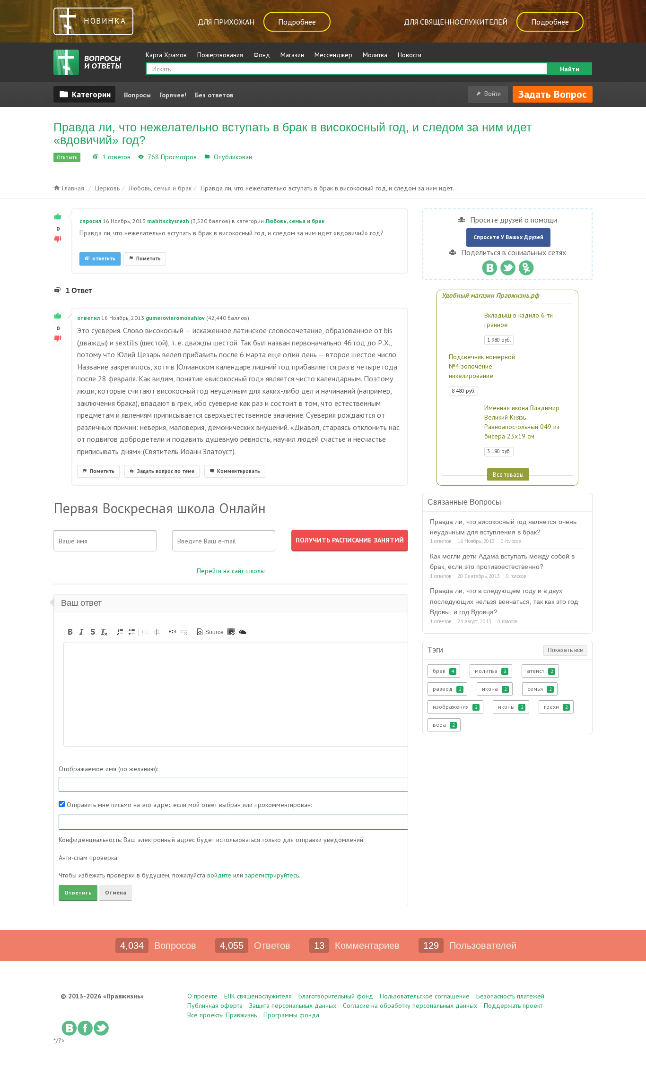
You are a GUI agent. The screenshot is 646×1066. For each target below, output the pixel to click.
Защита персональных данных (292, 1005)
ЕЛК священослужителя (258, 996)
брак (443, 670)
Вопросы (137, 95)
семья (539, 688)
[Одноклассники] (526, 265)
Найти (569, 69)
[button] (70, 632)
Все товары (508, 474)
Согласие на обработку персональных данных (410, 1005)
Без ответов (214, 95)
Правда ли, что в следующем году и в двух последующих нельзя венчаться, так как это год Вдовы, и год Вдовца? (504, 601)
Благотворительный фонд (335, 996)
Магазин (292, 55)
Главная (72, 188)
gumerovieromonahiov (175, 317)
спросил (90, 220)
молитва (490, 670)
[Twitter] (507, 265)
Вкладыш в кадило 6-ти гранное (518, 320)
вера (443, 724)
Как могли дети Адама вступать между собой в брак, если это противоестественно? (502, 561)
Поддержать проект (513, 1005)
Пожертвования (220, 55)
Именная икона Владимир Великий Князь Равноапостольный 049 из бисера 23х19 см (521, 422)
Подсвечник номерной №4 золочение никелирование (482, 366)
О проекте (202, 996)
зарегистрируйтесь (272, 875)
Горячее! (172, 95)
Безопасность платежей (510, 996)
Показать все (565, 650)
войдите (219, 875)
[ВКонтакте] (489, 265)
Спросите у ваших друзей (508, 237)
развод (447, 688)
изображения (455, 706)
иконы (510, 706)
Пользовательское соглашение (425, 996)
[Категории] (84, 94)
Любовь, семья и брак (288, 157)
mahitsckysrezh (168, 220)
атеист (540, 670)
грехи (555, 706)
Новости (409, 55)
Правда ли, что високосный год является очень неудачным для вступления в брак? (503, 527)
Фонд (261, 55)
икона (494, 688)
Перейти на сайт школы (231, 571)
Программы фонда (291, 1015)
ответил (88, 317)
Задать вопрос (552, 94)
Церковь (107, 188)
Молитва (375, 55)
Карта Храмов (166, 55)
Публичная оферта (215, 1005)
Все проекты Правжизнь (222, 1015)
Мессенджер (333, 55)
